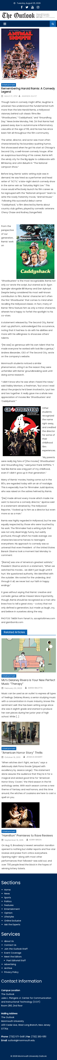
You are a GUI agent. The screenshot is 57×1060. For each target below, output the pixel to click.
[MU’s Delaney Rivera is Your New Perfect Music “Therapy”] (29, 655)
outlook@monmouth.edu (21, 1040)
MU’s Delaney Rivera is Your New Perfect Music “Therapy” (28, 681)
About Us (9, 941)
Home (7, 889)
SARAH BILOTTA (35, 688)
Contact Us (10, 945)
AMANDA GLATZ (29, 96)
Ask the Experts (12, 924)
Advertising (10, 964)
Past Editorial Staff (16, 960)
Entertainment (8, 84)
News (7, 893)
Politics (8, 901)
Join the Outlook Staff (16, 948)
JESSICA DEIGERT (34, 757)
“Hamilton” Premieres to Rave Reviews (27, 835)
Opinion (8, 912)
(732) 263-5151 (38, 1036)
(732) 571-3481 (17, 1036)
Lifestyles (9, 916)
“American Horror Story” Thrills (22, 752)
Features (9, 905)
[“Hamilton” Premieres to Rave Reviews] (29, 815)
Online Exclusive (12, 920)
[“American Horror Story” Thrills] (29, 733)
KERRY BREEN (35, 839)
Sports (7, 897)
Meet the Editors (13, 956)
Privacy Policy (11, 972)
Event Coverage (12, 952)
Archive (8, 968)
